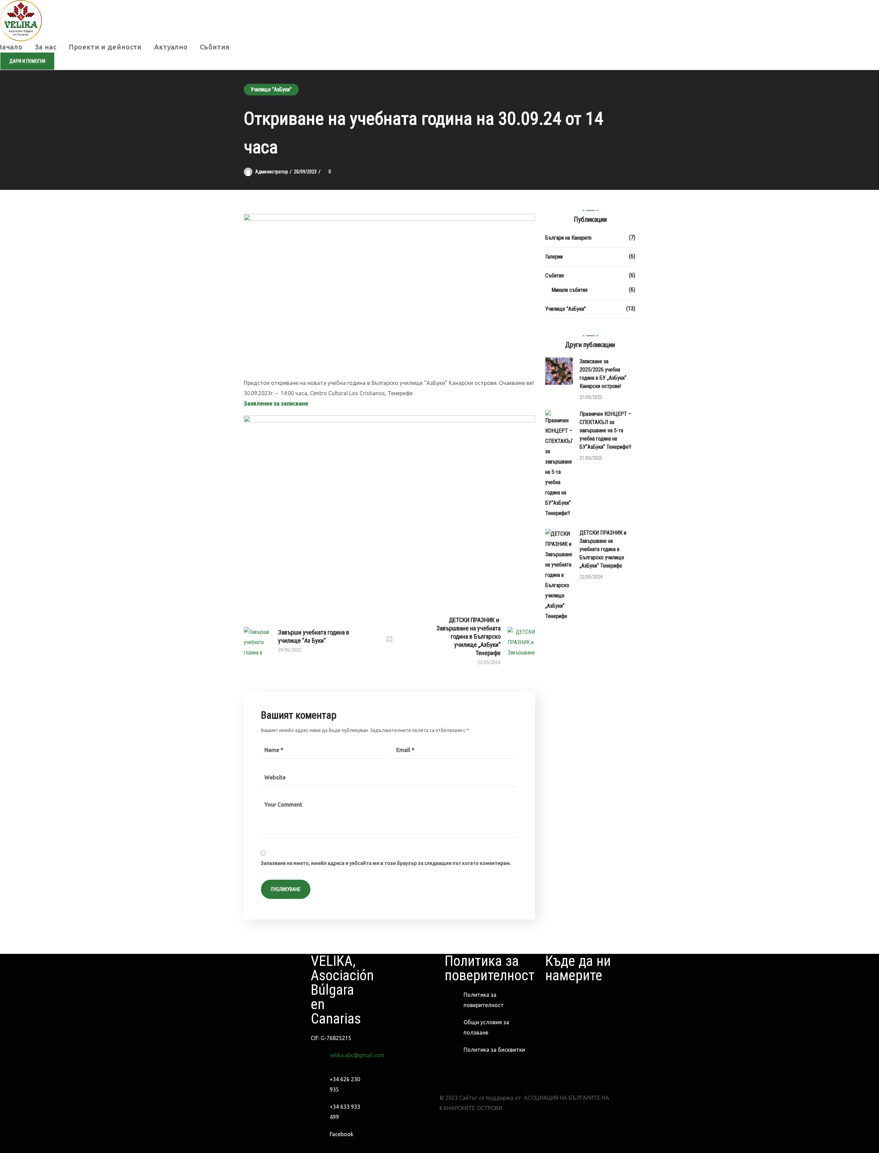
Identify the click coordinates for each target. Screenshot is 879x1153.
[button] (27, 61)
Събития (554, 275)
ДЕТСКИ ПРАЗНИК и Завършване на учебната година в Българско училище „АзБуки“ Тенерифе (604, 549)
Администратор (271, 171)
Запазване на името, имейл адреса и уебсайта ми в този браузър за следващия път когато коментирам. (386, 863)
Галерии (554, 256)
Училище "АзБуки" (271, 89)
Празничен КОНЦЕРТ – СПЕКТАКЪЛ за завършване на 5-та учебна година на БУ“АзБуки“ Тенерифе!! (605, 430)
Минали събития (569, 290)
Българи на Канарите (568, 238)
